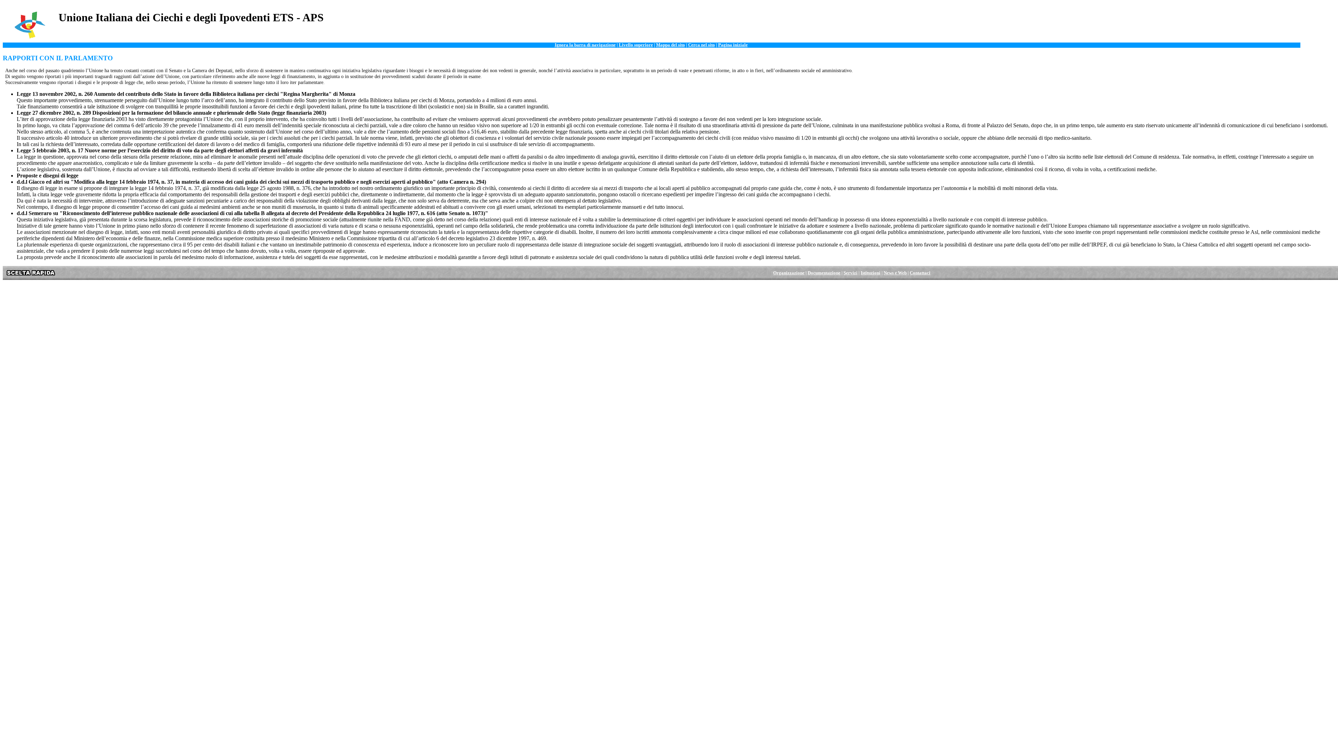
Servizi (851, 273)
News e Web (895, 273)
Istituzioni (871, 273)
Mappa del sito (670, 45)
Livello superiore (636, 45)
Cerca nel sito (701, 45)
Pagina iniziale (733, 45)
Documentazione (824, 273)
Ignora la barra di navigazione (585, 45)
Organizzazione (789, 273)
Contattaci (920, 273)
